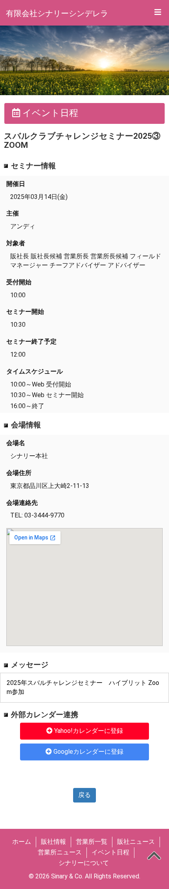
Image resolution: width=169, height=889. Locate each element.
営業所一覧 (91, 841)
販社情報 (53, 841)
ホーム (21, 841)
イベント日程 (110, 852)
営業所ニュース (60, 852)
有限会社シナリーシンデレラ (57, 13)
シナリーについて (84, 863)
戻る (84, 795)
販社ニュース (136, 841)
